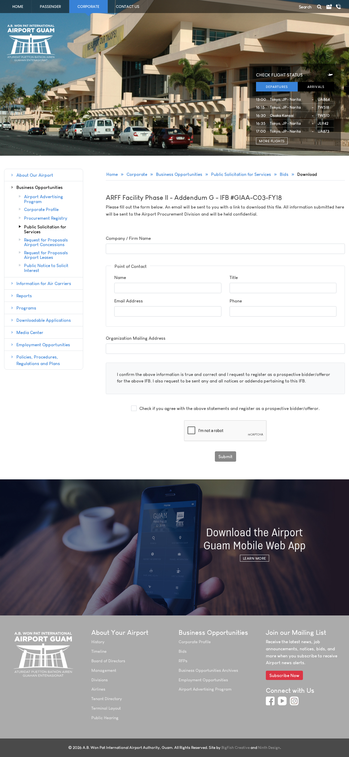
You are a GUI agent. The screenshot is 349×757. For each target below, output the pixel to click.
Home (17, 6)
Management (103, 670)
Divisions (99, 679)
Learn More (254, 558)
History (97, 641)
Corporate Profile (41, 209)
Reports (24, 295)
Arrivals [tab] (315, 87)
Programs (26, 308)
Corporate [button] (88, 6)
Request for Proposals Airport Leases (46, 255)
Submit (225, 456)
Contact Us (127, 6)
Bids (284, 174)
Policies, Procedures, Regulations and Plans (38, 360)
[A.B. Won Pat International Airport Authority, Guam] (43, 654)
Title (234, 277)
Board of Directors (108, 660)
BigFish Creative (235, 747)
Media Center (29, 332)
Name (120, 277)
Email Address (128, 301)
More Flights (271, 141)
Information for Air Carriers (43, 283)
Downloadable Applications (43, 320)
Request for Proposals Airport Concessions (46, 242)
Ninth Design (269, 747)
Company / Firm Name (128, 238)
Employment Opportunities (43, 344)
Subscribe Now (284, 675)
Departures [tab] (277, 87)
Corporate (137, 174)
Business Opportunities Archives (208, 670)
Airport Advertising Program (43, 199)
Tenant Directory (106, 698)
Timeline (99, 651)
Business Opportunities (179, 174)
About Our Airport (34, 175)
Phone (236, 301)
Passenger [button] (50, 6)
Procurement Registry (45, 218)
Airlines (98, 689)
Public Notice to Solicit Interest (46, 268)
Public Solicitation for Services (241, 174)
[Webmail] (329, 7)
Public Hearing (105, 717)
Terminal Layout (106, 708)
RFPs (183, 660)
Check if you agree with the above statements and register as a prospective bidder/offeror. (229, 408)
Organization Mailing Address (136, 338)
